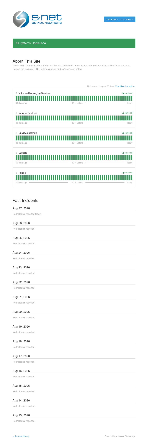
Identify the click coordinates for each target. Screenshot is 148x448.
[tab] (16, 98)
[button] (119, 19)
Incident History (21, 436)
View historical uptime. (125, 86)
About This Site (26, 61)
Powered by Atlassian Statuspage (120, 436)
